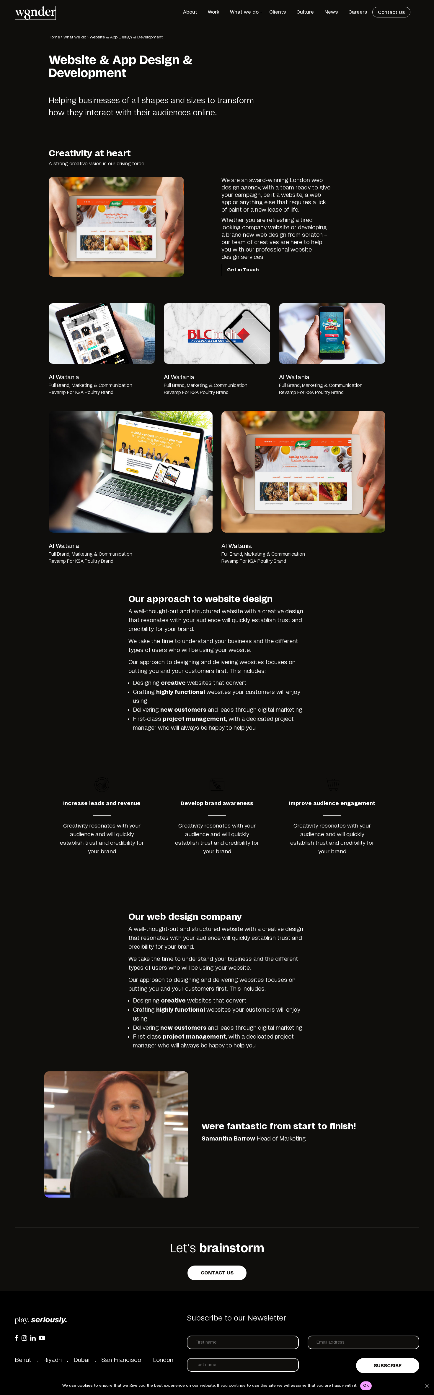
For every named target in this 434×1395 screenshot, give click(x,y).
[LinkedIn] (33, 1338)
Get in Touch (243, 269)
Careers (357, 12)
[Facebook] (17, 1338)
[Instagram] (24, 1338)
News (331, 12)
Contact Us (391, 12)
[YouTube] (42, 1338)
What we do (244, 12)
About (190, 12)
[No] (427, 1386)
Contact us (217, 1273)
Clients (277, 12)
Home (54, 37)
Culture (305, 12)
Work (213, 12)
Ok (366, 1386)
